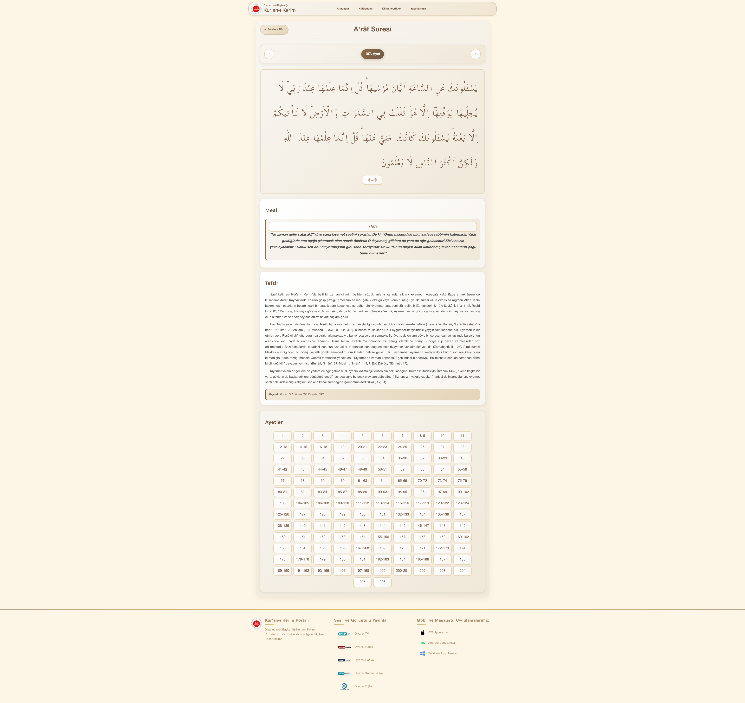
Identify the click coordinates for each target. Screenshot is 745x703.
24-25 (402, 447)
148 (442, 526)
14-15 (302, 447)
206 (382, 582)
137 (462, 514)
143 (363, 526)
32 (343, 458)
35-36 (402, 458)
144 (382, 526)
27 (442, 447)
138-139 (282, 526)
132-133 (402, 514)
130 (363, 514)
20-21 (362, 447)
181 (363, 559)
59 (323, 481)
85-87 (342, 492)
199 (382, 571)
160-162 (462, 537)
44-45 (322, 469)
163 (283, 548)
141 (323, 526)
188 (462, 559)
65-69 (402, 481)
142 (343, 526)
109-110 (342, 503)
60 (343, 481)
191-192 (302, 571)
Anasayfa (343, 9)
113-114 (382, 503)
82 (303, 492)
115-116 (402, 503)
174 (462, 548)
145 (402, 526)
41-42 (282, 469)
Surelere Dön (274, 29)
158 (422, 537)
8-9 (422, 436)
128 (323, 514)
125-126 (282, 514)
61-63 (362, 481)
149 (462, 526)
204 (462, 571)
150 (283, 537)
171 (422, 548)
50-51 (382, 469)
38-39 (442, 458)
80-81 (282, 492)
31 (323, 458)
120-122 (442, 503)
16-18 (322, 447)
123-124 (462, 503)
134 (422, 514)
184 (402, 559)
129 (343, 514)
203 (442, 571)
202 (422, 571)
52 (403, 469)
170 (402, 548)
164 (303, 548)
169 (382, 548)
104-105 (302, 503)
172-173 (442, 548)
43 (303, 469)
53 (422, 469)
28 (462, 447)
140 (303, 526)
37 (422, 458)
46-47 (342, 469)
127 (303, 514)
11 (462, 436)
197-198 (362, 571)
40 (462, 458)
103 (283, 503)
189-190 (282, 571)
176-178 (302, 559)
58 (303, 481)
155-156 (382, 537)
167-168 (362, 548)
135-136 (442, 514)
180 (343, 559)
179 (323, 559)
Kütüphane (365, 9)
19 (343, 447)
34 (383, 458)
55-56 (462, 469)
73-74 (442, 481)
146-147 (422, 526)
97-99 (442, 492)
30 (303, 458)
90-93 (382, 492)
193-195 (322, 571)
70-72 (422, 481)
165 (323, 548)
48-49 (362, 469)
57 (283, 481)
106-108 (322, 503)
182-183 (382, 559)
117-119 (422, 503)
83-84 (322, 492)
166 (343, 548)
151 (303, 537)
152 (323, 537)
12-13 (282, 447)
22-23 (382, 447)
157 (402, 537)
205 (363, 582)
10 (442, 436)
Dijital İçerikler (391, 9)
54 (442, 469)
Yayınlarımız (418, 9)
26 (422, 447)
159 (442, 537)
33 (363, 458)
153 (343, 537)
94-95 (402, 492)
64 (383, 481)
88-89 (362, 492)
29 (283, 458)
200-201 (402, 571)
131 (382, 514)
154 (363, 537)
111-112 (362, 503)
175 (283, 559)
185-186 (422, 559)
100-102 (462, 492)
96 (422, 492)
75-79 (462, 481)
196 (343, 571)
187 (442, 559)
